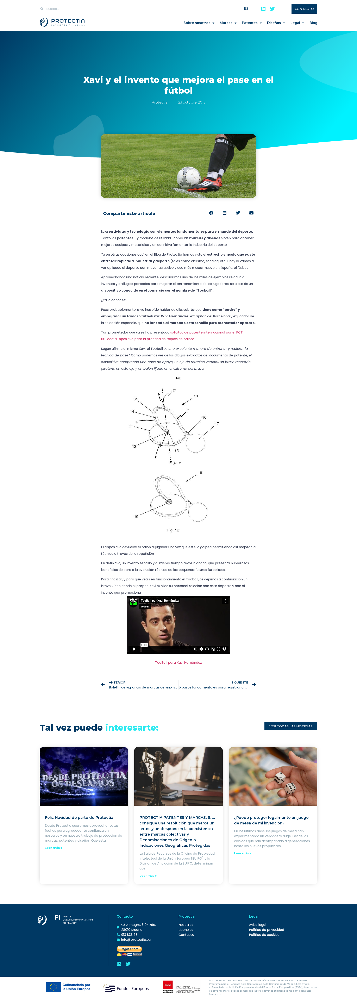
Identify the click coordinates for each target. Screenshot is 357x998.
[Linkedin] (263, 8)
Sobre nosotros (196, 23)
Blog (313, 23)
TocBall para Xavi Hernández (178, 662)
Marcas (226, 23)
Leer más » (53, 848)
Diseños (274, 23)
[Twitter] (272, 8)
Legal (295, 23)
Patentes (250, 23)
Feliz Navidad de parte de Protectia (79, 817)
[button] (211, 213)
